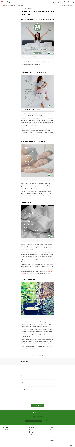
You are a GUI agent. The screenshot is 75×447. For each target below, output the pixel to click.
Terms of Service (52, 438)
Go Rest (8, 444)
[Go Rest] (19, 2)
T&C (50, 434)
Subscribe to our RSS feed (66, 5)
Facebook (32, 429)
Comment (23, 389)
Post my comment (37, 405)
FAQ (50, 429)
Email (22, 382)
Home (4, 5)
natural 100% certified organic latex (41, 62)
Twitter (32, 431)
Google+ (32, 434)
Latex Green (23, 324)
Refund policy (52, 440)
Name (22, 375)
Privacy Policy (52, 437)
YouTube (32, 432)
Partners (51, 435)
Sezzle (51, 431)
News (6, 5)
